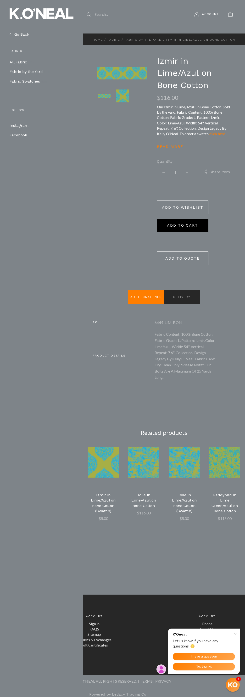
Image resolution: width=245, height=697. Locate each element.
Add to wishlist (182, 207)
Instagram (19, 125)
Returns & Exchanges (94, 639)
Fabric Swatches (28, 81)
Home (98, 39)
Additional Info (146, 297)
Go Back (21, 34)
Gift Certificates (94, 645)
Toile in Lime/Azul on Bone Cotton (143, 500)
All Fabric (22, 62)
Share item (220, 172)
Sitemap (94, 634)
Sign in (94, 623)
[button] (233, 685)
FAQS (94, 629)
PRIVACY (163, 681)
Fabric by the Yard (30, 71)
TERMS (146, 681)
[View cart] (230, 14)
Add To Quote (182, 258)
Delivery (181, 297)
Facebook (18, 135)
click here (217, 133)
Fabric (113, 39)
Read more (170, 146)
